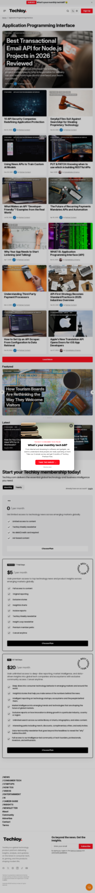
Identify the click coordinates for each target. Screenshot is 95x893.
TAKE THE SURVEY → (47, 462)
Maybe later (47, 467)
